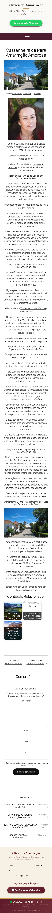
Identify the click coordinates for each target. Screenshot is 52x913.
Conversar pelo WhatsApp (26, 23)
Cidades (37, 93)
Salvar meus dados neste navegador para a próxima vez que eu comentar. (27, 764)
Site (26, 752)
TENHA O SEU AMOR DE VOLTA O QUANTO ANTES (20, 825)
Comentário (26, 701)
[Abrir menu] (26, 36)
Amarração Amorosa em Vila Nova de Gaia (19, 805)
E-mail (26, 741)
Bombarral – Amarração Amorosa (13, 662)
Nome (26, 730)
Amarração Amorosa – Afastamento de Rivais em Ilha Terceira (26, 206)
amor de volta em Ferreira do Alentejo (31, 588)
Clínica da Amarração (26, 5)
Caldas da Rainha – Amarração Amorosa (35, 662)
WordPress (37, 910)
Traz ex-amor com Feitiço (33, 308)
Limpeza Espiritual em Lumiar (18, 836)
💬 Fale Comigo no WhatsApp (25, 890)
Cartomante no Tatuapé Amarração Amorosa (20, 815)
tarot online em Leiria (16, 586)
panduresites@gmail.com (21, 93)
